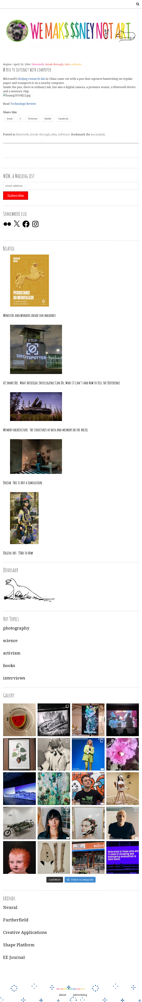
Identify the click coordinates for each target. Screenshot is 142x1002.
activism (11, 653)
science (10, 640)
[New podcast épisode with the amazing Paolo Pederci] (88, 788)
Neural (10, 907)
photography (16, 628)
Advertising (80, 995)
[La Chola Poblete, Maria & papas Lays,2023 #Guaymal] (122, 788)
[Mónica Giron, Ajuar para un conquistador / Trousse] (54, 857)
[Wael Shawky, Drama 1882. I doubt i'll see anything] (122, 719)
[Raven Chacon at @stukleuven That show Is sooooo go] (19, 788)
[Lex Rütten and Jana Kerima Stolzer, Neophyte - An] (88, 719)
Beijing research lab (32, 78)
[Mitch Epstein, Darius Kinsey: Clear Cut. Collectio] (54, 719)
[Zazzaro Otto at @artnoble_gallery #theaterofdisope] (19, 823)
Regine (7, 64)
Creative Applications (25, 932)
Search (136, 4)
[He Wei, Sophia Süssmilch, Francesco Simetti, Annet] (54, 754)
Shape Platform (18, 945)
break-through (54, 64)
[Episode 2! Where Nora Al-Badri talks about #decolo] (54, 823)
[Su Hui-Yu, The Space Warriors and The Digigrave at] (122, 857)
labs (67, 64)
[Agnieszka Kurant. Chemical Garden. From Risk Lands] (54, 788)
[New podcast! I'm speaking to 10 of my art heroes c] (122, 823)
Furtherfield (15, 920)
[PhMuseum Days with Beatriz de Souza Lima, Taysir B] (88, 823)
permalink (98, 134)
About (62, 995)
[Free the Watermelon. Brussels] (88, 857)
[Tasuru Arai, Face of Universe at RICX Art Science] (122, 754)
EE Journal (14, 957)
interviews (14, 678)
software (76, 64)
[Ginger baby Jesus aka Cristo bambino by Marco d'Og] (19, 857)
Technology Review (23, 103)
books (9, 665)
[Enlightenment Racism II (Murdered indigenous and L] (19, 754)
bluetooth (38, 64)
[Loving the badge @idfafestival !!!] (19, 719)
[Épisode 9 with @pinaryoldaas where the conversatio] (88, 754)
